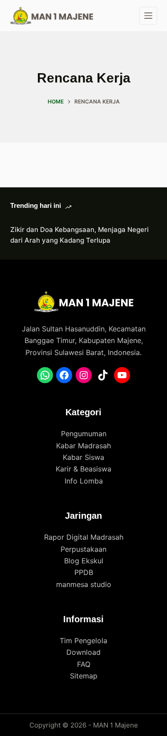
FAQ (83, 664)
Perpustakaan (83, 549)
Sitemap (84, 675)
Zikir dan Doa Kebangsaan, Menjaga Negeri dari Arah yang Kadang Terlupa (79, 235)
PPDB (83, 572)
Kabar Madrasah (83, 445)
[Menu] (148, 16)
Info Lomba (84, 480)
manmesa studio (83, 584)
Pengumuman (83, 433)
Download (83, 652)
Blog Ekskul (83, 560)
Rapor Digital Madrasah (83, 537)
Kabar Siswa (83, 457)
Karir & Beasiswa (83, 468)
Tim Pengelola (83, 640)
